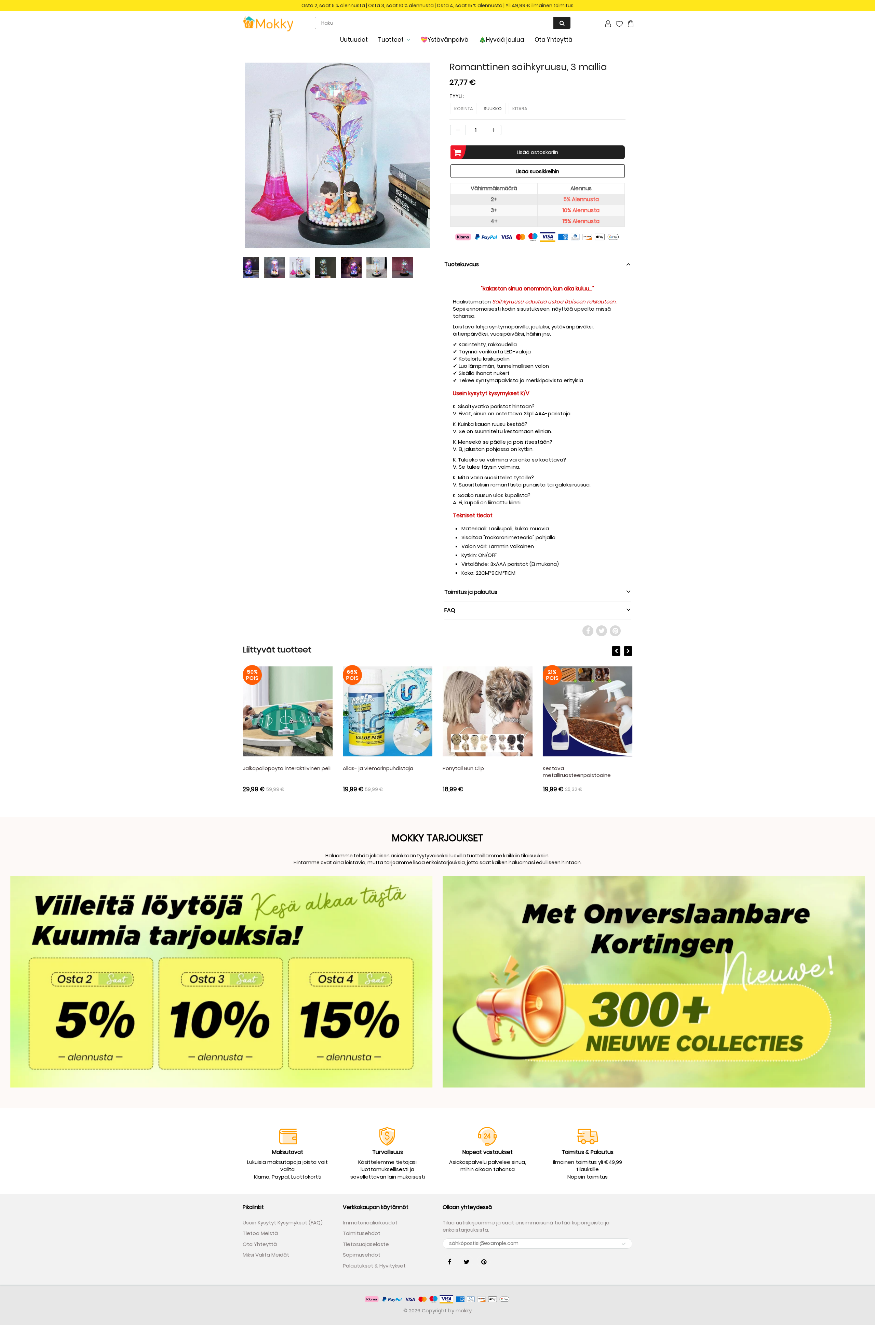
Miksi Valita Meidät (266, 1254)
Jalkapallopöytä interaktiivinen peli (287, 768)
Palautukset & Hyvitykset (374, 1265)
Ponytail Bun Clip (463, 768)
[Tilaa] (623, 1243)
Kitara (519, 108)
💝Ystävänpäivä (444, 40)
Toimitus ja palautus (470, 592)
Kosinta (463, 108)
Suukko (493, 108)
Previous (217, 180)
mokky (464, 1310)
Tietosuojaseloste (366, 1244)
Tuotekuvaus (461, 264)
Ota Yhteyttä (554, 40)
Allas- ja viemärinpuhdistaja (378, 768)
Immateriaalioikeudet (370, 1222)
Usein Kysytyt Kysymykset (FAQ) (283, 1222)
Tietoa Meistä (260, 1233)
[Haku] (561, 23)
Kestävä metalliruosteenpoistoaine (577, 772)
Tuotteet (391, 40)
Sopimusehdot (361, 1254)
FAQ (449, 610)
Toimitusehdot (361, 1233)
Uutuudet (354, 40)
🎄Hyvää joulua (501, 40)
